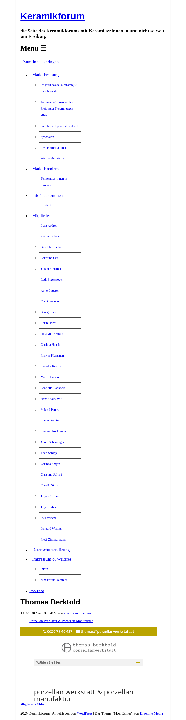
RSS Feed (36, 591)
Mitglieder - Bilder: (32, 704)
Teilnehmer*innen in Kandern (54, 182)
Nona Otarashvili (51, 399)
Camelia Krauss (51, 366)
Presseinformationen (54, 148)
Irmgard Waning (51, 528)
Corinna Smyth (50, 464)
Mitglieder (41, 215)
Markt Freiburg (45, 74)
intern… (46, 569)
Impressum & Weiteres (51, 559)
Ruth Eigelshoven (52, 279)
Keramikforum (52, 16)
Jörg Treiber (48, 507)
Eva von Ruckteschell (54, 431)
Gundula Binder (51, 247)
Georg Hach (48, 312)
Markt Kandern (45, 168)
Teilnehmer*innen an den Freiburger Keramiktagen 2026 (57, 108)
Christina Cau (49, 258)
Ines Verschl (48, 518)
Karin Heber (48, 323)
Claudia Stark (49, 485)
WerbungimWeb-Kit (53, 158)
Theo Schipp (49, 453)
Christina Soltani (51, 474)
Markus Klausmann (53, 355)
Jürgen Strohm (50, 496)
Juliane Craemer (51, 269)
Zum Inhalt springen (41, 61)
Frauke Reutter (50, 420)
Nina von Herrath (52, 334)
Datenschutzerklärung (51, 549)
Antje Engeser (50, 290)
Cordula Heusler (51, 344)
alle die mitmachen (77, 613)
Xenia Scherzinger (52, 442)
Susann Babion (50, 236)
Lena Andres (49, 225)
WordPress (84, 713)
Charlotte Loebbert (53, 388)
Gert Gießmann (50, 301)
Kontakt (46, 205)
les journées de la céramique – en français (59, 88)
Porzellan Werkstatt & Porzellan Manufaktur (61, 621)
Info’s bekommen (47, 195)
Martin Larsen (50, 377)
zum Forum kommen (54, 580)
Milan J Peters (50, 409)
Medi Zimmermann (53, 539)
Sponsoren (47, 137)
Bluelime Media (151, 713)
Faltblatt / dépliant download (59, 126)
